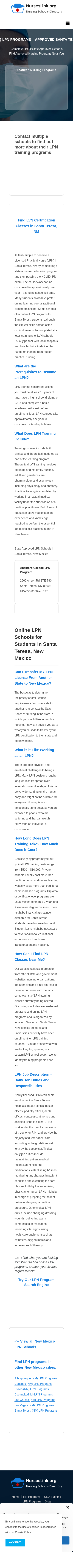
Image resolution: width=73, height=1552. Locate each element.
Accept (15, 1542)
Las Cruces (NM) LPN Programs (35, 1399)
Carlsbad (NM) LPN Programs (33, 1383)
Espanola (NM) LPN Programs (34, 1394)
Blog (48, 1501)
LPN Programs (32, 1501)
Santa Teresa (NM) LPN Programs (36, 1410)
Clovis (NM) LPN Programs (32, 1389)
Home (15, 1496)
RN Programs (31, 1496)
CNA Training (52, 1496)
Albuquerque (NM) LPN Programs (36, 1378)
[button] (67, 1507)
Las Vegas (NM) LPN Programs (34, 1405)
